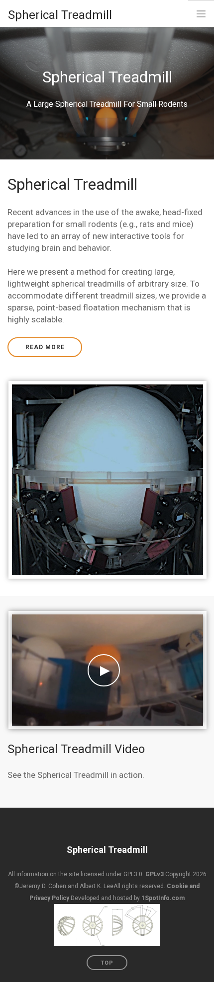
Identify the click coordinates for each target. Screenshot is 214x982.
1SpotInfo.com (163, 898)
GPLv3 (154, 874)
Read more (45, 347)
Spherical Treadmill (107, 849)
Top (107, 963)
